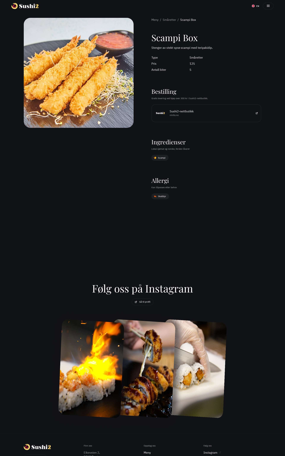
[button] (268, 6)
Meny (155, 20)
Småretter (169, 20)
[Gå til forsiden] (24, 6)
